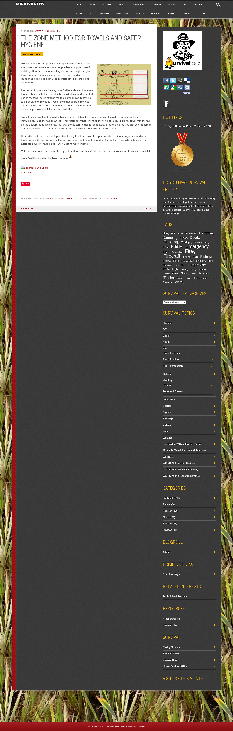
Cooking (186, 13)
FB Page (168, 126)
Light (175, 269)
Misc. (38, 54)
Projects (167, 523)
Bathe (50, 198)
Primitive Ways (171, 574)
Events (167, 504)
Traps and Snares (173, 391)
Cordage (186, 242)
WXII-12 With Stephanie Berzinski (182, 476)
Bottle (180, 234)
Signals (140, 13)
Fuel (210, 260)
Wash (85, 198)
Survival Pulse (171, 653)
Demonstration (201, 242)
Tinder (168, 278)
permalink (112, 198)
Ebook (92, 4)
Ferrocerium (176, 252)
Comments (138, 4)
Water (79, 13)
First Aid (186, 257)
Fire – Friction (171, 359)
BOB (173, 233)
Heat (177, 265)
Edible (171, 13)
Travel (77, 198)
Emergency (196, 246)
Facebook (166, 103)
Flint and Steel (187, 261)
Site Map (107, 4)
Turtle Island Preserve (175, 596)
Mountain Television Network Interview (184, 450)
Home (78, 4)
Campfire (206, 233)
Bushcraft (28, 54)
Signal (175, 273)
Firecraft (171, 255)
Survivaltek (30, 4)
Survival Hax (170, 625)
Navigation (122, 13)
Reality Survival (172, 647)
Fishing (206, 256)
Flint (176, 260)
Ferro (166, 252)
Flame (167, 261)
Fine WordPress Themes (134, 726)
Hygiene (59, 198)
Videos (171, 4)
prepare (202, 269)
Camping (170, 238)
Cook (194, 237)
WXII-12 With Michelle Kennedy (180, 469)
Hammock (168, 265)
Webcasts (168, 456)
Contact (156, 4)
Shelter (198, 4)
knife (166, 269)
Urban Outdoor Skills (175, 666)
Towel (68, 198)
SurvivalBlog (170, 660)
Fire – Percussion (173, 365)
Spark (193, 274)
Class (183, 237)
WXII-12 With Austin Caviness (179, 463)
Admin (166, 552)
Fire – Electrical (172, 353)
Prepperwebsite (171, 618)
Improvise (198, 265)
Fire (185, 4)
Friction (200, 260)
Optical (184, 269)
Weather (104, 13)
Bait (165, 233)
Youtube (199, 126)
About (122, 4)
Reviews (167, 530)
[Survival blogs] (182, 171)
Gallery (202, 13)
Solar (184, 273)
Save (27, 183)
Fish (195, 256)
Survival (203, 273)
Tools (179, 278)
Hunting (156, 13)
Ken (58, 31)
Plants (192, 269)
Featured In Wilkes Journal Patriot (182, 444)
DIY (91, 13)
